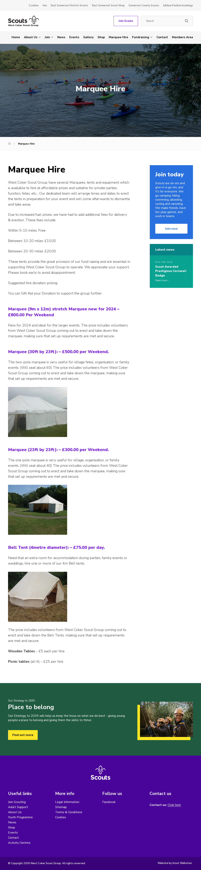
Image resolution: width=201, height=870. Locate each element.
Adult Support (18, 807)
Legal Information (67, 802)
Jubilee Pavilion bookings (178, 5)
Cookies (34, 5)
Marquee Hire (118, 37)
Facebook (109, 802)
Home (16, 37)
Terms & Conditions (68, 812)
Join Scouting (17, 802)
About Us (30, 37)
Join (45, 5)
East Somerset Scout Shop (108, 5)
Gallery (88, 37)
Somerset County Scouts (144, 5)
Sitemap (61, 807)
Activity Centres (19, 843)
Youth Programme (20, 817)
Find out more (22, 735)
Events (74, 37)
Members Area (182, 37)
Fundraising (140, 37)
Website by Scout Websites (175, 863)
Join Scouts (126, 21)
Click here (174, 805)
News (61, 37)
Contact (162, 37)
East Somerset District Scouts (69, 5)
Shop (101, 37)
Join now (171, 229)
